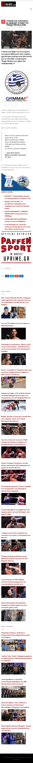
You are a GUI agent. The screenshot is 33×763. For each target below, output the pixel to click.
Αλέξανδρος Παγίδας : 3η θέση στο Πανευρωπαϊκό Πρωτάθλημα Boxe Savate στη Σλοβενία (15, 635)
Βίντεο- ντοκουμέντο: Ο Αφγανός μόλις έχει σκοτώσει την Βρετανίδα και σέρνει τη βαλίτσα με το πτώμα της (16, 372)
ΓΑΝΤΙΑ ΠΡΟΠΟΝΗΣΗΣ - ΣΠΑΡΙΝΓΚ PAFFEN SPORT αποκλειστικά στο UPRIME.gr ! (16, 214)
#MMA (7, 146)
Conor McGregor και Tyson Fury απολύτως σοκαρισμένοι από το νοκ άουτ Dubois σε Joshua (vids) (17, 227)
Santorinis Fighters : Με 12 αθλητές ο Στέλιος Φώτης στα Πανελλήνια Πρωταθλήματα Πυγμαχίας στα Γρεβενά (15, 705)
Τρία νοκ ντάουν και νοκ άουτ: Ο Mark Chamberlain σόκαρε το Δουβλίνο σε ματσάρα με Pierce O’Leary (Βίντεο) (14, 442)
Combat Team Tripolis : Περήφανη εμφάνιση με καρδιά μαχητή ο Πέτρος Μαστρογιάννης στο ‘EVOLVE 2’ (16, 658)
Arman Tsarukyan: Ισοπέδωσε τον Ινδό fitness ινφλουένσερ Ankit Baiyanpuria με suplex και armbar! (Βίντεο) (15, 465)
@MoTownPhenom (12, 140)
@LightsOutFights (18, 142)
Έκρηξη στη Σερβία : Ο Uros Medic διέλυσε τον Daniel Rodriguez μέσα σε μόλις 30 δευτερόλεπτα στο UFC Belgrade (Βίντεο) (15, 395)
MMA (21, 27)
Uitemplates (17, 759)
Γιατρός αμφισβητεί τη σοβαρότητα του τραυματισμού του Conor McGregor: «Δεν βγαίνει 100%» (15, 512)
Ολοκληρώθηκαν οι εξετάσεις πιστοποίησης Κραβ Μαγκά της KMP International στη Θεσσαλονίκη (14, 681)
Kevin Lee (7, 268)
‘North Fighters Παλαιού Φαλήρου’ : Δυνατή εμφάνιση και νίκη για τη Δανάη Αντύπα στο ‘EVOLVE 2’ (16, 728)
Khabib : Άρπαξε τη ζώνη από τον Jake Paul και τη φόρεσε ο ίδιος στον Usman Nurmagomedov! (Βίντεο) (16, 419)
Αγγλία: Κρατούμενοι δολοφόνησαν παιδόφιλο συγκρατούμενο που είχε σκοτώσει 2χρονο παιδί (14, 605)
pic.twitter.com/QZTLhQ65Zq (15, 149)
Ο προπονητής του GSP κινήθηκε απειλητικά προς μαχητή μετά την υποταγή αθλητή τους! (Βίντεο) (13, 582)
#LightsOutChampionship (16, 144)
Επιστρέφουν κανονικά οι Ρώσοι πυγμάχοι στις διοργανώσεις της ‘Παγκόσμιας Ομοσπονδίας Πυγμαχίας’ (16, 489)
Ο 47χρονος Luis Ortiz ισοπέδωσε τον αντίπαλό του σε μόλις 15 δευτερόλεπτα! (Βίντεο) (15, 535)
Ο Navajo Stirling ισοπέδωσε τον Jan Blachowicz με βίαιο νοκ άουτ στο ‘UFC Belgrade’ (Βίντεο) (14, 558)
